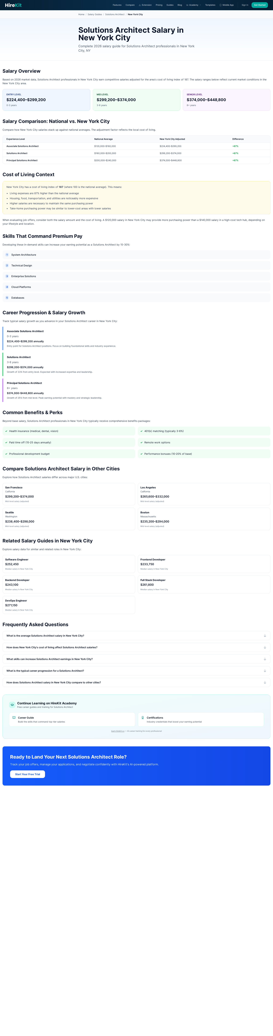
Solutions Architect (114, 14)
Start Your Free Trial (27, 774)
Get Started (259, 5)
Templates (210, 5)
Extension (147, 5)
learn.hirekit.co (117, 731)
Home (81, 14)
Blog (180, 5)
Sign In (245, 5)
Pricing (159, 5)
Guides (170, 5)
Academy (193, 5)
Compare (130, 5)
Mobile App (228, 5)
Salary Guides (95, 14)
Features (117, 5)
